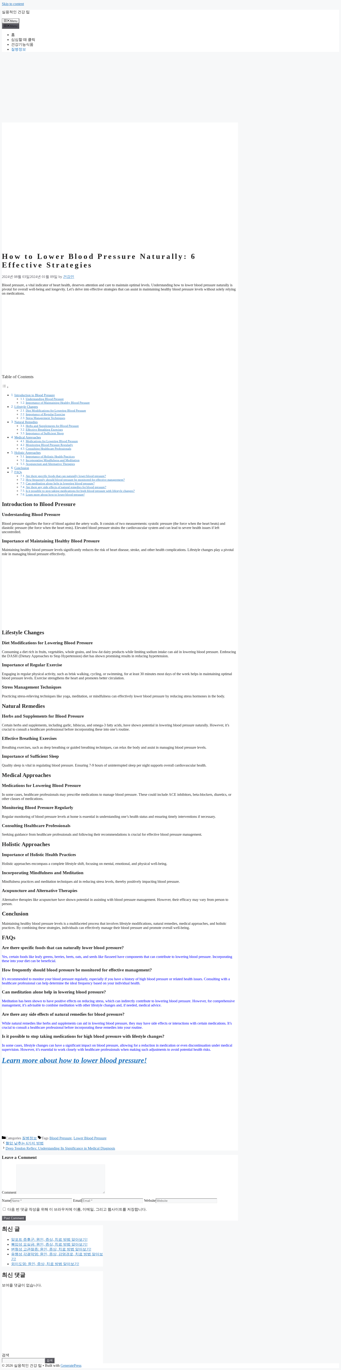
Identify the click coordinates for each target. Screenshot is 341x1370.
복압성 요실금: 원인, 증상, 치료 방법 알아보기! (49, 1244)
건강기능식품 (22, 44)
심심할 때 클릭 (23, 40)
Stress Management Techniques (45, 418)
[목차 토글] (5, 387)
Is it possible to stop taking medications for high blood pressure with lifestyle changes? (80, 491)
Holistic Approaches (27, 453)
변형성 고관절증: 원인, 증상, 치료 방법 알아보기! (51, 1249)
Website (150, 1200)
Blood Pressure (60, 1138)
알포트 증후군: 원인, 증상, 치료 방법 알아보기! (49, 1239)
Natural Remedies (26, 422)
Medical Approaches (27, 437)
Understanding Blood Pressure (45, 399)
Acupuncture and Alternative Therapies (50, 464)
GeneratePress (71, 1365)
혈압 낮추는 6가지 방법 (25, 1143)
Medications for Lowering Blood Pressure (52, 441)
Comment (9, 1192)
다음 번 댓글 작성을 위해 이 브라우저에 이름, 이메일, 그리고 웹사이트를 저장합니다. (77, 1209)
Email (77, 1200)
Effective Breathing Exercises (44, 429)
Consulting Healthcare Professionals (48, 448)
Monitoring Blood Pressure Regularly (49, 445)
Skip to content (13, 4)
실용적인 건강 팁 (16, 12)
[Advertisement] (120, 88)
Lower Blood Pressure (90, 1138)
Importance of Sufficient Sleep (45, 433)
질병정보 (18, 49)
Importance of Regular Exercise (45, 414)
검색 (5, 1355)
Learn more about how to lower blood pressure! (55, 494)
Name (6, 1200)
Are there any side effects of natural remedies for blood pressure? (66, 487)
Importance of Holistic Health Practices (50, 456)
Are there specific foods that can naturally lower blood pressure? (66, 476)
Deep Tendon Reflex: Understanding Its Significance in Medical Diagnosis (60, 1148)
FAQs (18, 472)
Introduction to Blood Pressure (34, 395)
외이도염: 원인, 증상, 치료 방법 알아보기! (45, 1264)
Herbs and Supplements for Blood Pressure (52, 426)
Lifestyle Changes (26, 407)
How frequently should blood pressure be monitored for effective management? (75, 479)
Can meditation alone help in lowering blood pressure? (60, 483)
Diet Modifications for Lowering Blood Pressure (56, 410)
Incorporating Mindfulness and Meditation (53, 460)
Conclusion (21, 468)
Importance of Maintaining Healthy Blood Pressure (58, 402)
